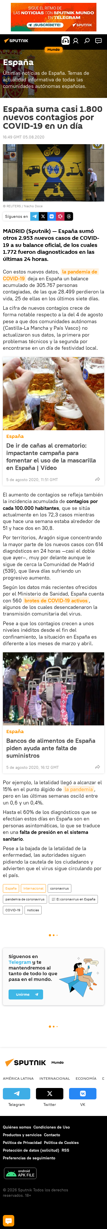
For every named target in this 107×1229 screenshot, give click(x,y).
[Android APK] (20, 1174)
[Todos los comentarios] (8, 1220)
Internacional (33, 888)
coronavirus (59, 888)
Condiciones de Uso (51, 1127)
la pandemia (79, 789)
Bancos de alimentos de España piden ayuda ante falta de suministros (50, 748)
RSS (65, 1150)
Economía (86, 1078)
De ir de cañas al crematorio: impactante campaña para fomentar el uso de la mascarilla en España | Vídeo (51, 456)
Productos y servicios (22, 1134)
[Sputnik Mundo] (17, 42)
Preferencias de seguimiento (29, 1157)
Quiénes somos (17, 1127)
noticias (33, 910)
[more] (97, 479)
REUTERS (14, 206)
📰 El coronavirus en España (73, 899)
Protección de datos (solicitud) (31, 1150)
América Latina (18, 1078)
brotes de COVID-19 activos (56, 600)
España (15, 436)
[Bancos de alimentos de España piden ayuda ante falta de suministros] (53, 688)
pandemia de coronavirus (25, 899)
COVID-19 (12, 910)
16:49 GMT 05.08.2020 (24, 137)
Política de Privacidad (22, 1142)
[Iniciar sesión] (75, 40)
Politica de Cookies (61, 1142)
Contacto (52, 1134)
